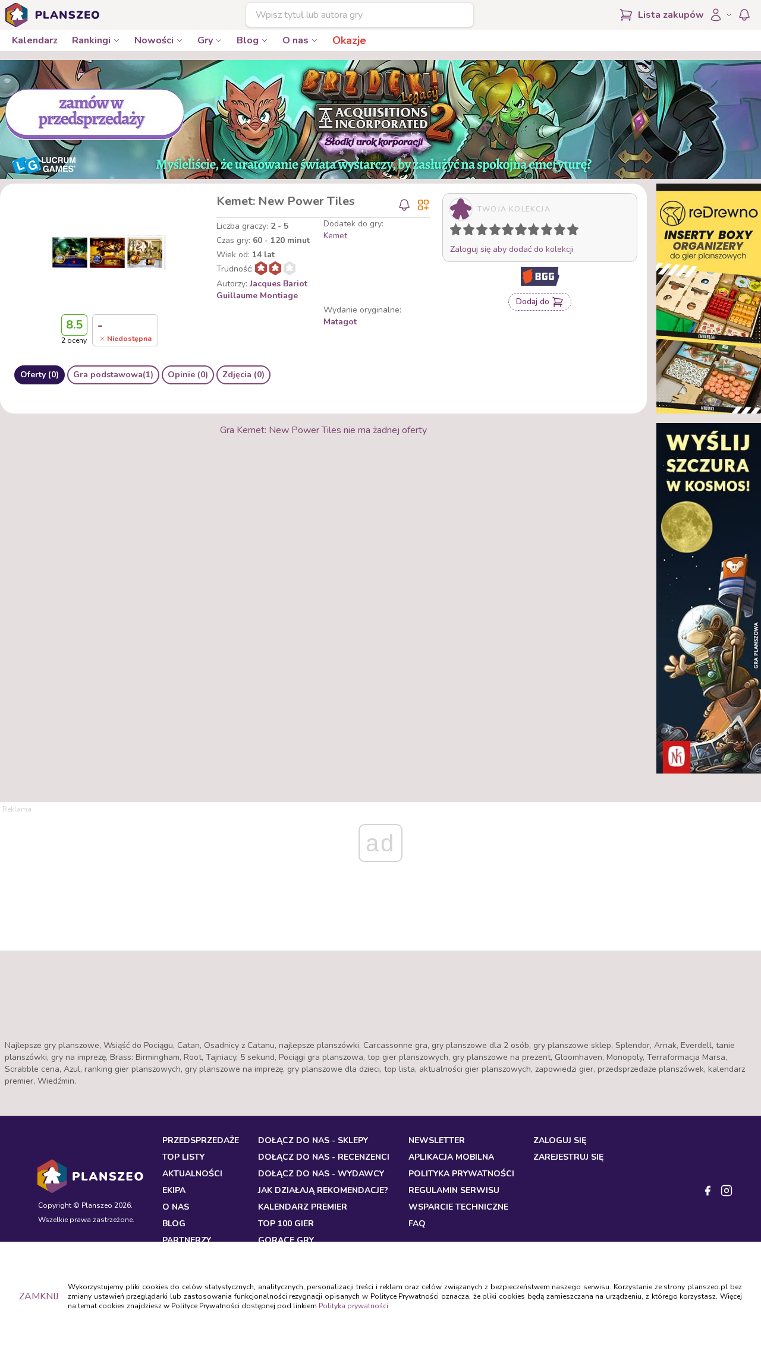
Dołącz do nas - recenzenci (323, 1157)
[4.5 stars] (505, 231)
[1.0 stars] (458, 231)
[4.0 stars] (498, 231)
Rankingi (91, 40)
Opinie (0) (188, 374)
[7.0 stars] (536, 231)
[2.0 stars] (471, 231)
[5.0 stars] (511, 231)
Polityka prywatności (353, 1306)
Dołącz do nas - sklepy (313, 1140)
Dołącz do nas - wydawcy (321, 1173)
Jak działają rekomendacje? (323, 1190)
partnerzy (186, 1240)
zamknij (38, 1296)
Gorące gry (286, 1240)
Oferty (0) (39, 374)
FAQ (417, 1223)
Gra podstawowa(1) (113, 374)
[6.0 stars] (524, 231)
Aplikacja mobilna (451, 1157)
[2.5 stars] (479, 231)
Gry (205, 40)
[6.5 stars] (531, 231)
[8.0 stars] (549, 231)
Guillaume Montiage (257, 295)
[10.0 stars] (575, 231)
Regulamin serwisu (453, 1190)
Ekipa (173, 1190)
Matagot (340, 321)
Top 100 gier (286, 1223)
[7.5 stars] (544, 231)
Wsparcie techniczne (458, 1207)
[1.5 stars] (466, 231)
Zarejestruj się (568, 1157)
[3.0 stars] (485, 231)
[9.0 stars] (562, 231)
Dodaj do (532, 301)
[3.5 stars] (492, 231)
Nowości (154, 40)
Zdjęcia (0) (243, 374)
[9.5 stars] (570, 231)
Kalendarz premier (302, 1207)
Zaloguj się (559, 1140)
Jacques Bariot (278, 283)
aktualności (192, 1173)
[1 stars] (453, 231)
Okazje (349, 40)
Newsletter (436, 1140)
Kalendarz (35, 40)
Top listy (183, 1157)
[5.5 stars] (518, 231)
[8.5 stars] (557, 231)
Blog (248, 40)
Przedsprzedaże (200, 1140)
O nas (295, 40)
